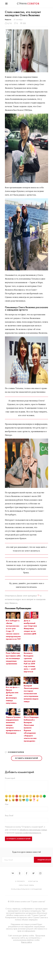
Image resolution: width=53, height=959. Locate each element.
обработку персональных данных (33, 829)
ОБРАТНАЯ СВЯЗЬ (26, 885)
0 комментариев (16, 752)
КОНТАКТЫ (33, 881)
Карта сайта (26, 942)
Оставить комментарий (26, 758)
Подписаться (44, 860)
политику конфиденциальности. (28, 832)
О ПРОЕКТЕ (20, 881)
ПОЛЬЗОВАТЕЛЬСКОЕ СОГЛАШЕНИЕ (26, 889)
